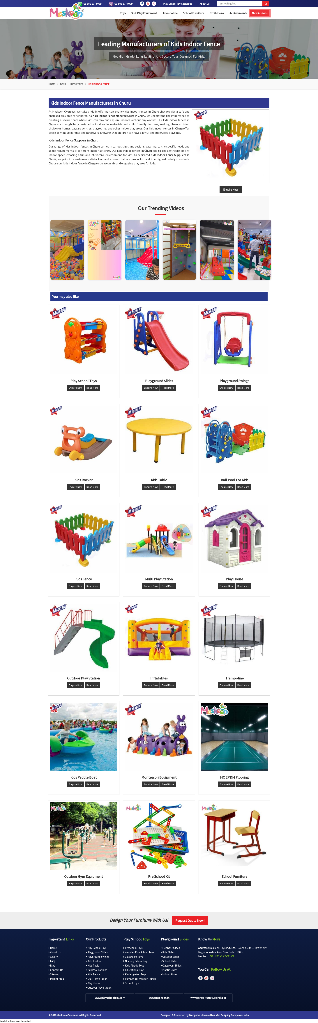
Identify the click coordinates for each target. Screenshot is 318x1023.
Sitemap (54, 974)
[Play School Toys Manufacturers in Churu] (83, 340)
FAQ (52, 961)
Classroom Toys (133, 956)
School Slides (169, 961)
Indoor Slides (169, 974)
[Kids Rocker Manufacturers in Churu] (83, 439)
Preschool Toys (133, 948)
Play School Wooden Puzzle (140, 979)
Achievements (238, 13)
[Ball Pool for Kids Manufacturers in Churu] (234, 439)
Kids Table (93, 965)
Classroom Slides (172, 965)
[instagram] (154, 3)
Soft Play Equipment (144, 13)
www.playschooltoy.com (110, 997)
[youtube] (148, 3)
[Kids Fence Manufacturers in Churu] (83, 539)
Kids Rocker (94, 961)
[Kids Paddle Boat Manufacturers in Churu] (83, 737)
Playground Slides (97, 952)
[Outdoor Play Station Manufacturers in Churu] (83, 638)
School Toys (131, 983)
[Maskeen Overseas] (66, 11)
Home (52, 84)
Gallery (54, 956)
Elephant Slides (171, 948)
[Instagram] (67, 250)
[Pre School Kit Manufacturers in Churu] (159, 836)
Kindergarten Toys (135, 974)
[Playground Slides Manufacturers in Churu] (159, 340)
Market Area (57, 979)
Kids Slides (168, 952)
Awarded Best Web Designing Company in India (225, 1015)
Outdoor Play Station (99, 987)
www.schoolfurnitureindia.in (208, 997)
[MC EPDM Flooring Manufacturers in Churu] (234, 737)
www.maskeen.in (159, 997)
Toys (123, 13)
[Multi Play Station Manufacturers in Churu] (159, 539)
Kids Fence (76, 84)
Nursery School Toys (136, 961)
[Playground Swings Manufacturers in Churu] (234, 340)
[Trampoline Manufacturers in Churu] (234, 638)
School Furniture (193, 13)
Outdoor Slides (170, 956)
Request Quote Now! (190, 920)
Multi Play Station (97, 979)
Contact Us (56, 970)
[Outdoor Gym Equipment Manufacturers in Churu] (83, 836)
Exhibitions (217, 13)
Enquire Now (75, 387)
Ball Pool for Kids (97, 970)
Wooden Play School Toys (139, 952)
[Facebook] (142, 3)
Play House (93, 983)
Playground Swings (98, 956)
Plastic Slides (169, 970)
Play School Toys (97, 948)
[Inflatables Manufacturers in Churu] (159, 638)
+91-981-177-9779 (91, 3)
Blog (52, 965)
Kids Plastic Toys (134, 965)
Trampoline (170, 13)
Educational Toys (134, 970)
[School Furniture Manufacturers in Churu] (234, 836)
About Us (205, 3)
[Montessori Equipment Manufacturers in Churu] (159, 737)
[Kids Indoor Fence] (230, 146)
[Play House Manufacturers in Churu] (234, 539)
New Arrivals (260, 13)
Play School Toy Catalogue (177, 3)
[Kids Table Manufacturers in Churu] (159, 439)
